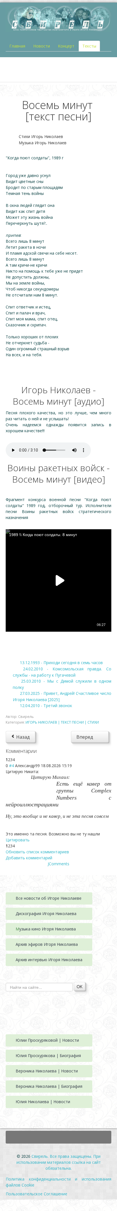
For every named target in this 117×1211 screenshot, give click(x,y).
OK (79, 986)
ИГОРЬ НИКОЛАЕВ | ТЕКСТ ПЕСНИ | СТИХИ (62, 722)
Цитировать (18, 840)
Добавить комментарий (29, 857)
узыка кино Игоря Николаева (47, 929)
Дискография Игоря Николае (44, 913)
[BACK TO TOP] (58, 1137)
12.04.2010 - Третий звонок (46, 705)
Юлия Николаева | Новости (43, 1101)
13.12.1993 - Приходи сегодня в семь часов (61, 662)
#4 (11, 765)
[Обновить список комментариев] (39, 750)
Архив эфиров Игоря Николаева (47, 944)
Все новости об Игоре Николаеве (49, 898)
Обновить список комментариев (37, 851)
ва (74, 913)
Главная (17, 46)
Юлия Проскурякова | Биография (48, 1055)
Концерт (66, 46)
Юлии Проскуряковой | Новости (47, 1040)
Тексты (89, 46)
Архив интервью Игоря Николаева (49, 959)
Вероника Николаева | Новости (47, 1071)
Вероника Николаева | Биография (49, 1086)
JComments (58, 863)
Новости (41, 46)
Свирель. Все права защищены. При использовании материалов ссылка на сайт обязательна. (58, 1162)
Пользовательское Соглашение (36, 1193)
